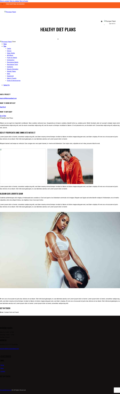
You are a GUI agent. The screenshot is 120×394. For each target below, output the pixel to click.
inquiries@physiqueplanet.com (9, 349)
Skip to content (4, 1)
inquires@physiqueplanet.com (8, 98)
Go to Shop (3, 116)
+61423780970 (5, 356)
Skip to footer (24, 1)
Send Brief (3, 107)
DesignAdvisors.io (5, 390)
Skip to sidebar (14, 1)
